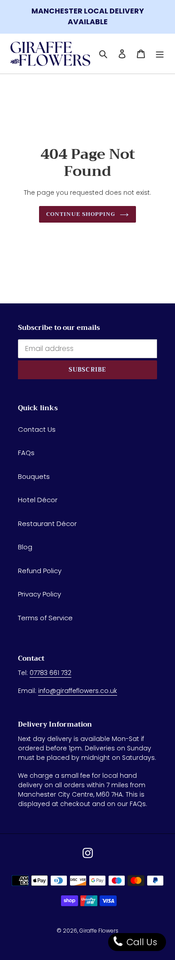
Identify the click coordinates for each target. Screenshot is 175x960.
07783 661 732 (50, 672)
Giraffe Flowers (98, 930)
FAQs (26, 452)
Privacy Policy (39, 594)
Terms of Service (45, 617)
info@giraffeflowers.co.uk (77, 690)
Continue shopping (80, 214)
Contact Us (37, 429)
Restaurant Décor (47, 523)
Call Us (140, 942)
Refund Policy (39, 570)
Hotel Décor (37, 499)
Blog (25, 547)
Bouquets (34, 476)
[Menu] (159, 53)
